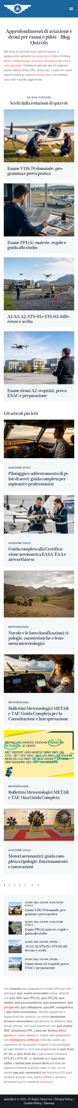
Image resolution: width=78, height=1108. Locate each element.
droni (7, 61)
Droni (54, 941)
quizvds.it (10, 1099)
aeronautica (43, 75)
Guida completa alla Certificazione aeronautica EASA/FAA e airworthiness (37, 554)
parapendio (12, 1007)
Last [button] (38, 884)
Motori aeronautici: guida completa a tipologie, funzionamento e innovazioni (38, 861)
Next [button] (31, 884)
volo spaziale (13, 65)
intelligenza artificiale (24, 1040)
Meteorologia (18, 627)
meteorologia (21, 61)
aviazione (42, 56)
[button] (71, 9)
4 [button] (20, 885)
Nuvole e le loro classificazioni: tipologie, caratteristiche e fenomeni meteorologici (38, 638)
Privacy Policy (64, 1099)
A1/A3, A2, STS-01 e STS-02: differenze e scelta (38, 319)
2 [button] (9, 885)
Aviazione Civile (19, 467)
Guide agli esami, (37, 902)
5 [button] (25, 885)
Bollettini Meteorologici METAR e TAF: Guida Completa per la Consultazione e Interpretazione (38, 713)
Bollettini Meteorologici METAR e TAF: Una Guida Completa (38, 795)
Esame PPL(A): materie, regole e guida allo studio (36, 245)
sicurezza (46, 1082)
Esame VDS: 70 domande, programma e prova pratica (35, 171)
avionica (37, 61)
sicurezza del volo (56, 61)
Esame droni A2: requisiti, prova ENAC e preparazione (36, 393)
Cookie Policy (32, 1103)
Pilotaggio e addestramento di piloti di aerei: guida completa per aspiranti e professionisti (38, 479)
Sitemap (49, 1103)
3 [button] (14, 885)
